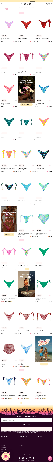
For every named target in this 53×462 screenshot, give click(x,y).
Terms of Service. (33, 432)
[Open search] (47, 4)
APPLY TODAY (44, 364)
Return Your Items (39, 438)
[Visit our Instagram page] (30, 458)
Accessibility (21, 445)
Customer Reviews (22, 438)
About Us (3, 438)
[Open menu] (1, 4)
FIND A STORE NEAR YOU (26, 104)
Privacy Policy (4, 449)
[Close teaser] (9, 453)
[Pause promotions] (51, 1)
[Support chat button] (49, 458)
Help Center (20, 443)
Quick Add (4, 35)
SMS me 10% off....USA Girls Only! (26, 428)
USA (26, 455)
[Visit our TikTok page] (33, 458)
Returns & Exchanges (22, 440)
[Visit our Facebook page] (20, 458)
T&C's (2, 451)
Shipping (20, 441)
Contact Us (37, 440)
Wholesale (3, 447)
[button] (5, 456)
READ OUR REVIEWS (9, 234)
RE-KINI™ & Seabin (4, 441)
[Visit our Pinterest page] (23, 458)
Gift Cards (3, 445)
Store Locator (4, 440)
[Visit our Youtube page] (26, 458)
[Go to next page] (32, 403)
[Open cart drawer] (51, 4)
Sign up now (26, 424)
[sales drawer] (49, 4)
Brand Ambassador (5, 443)
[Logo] (26, 4)
